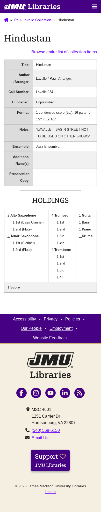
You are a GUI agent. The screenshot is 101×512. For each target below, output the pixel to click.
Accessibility (24, 319)
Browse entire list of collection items (64, 52)
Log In (50, 491)
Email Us (40, 438)
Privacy (50, 319)
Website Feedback (50, 338)
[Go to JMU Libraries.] (6, 20)
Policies (72, 319)
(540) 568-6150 (46, 430)
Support (50, 460)
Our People (31, 328)
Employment (61, 328)
